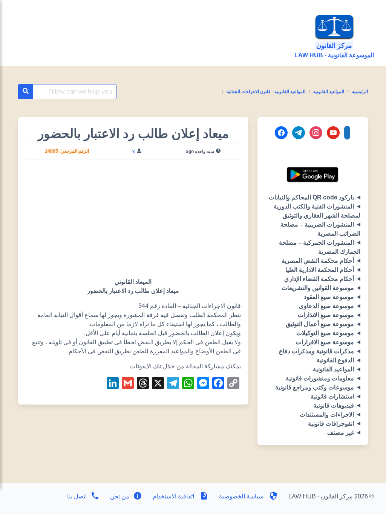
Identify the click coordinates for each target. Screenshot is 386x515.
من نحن (119, 496)
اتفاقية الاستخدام (173, 496)
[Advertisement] (133, 221)
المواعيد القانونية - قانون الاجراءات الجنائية (266, 91)
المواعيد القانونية (328, 91)
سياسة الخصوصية (241, 496)
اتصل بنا (77, 496)
